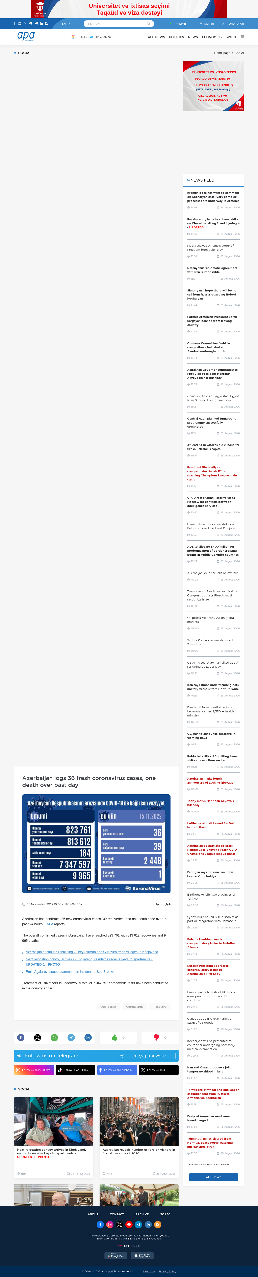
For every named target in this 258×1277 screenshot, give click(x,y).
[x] (119, 1225)
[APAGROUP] (129, 1246)
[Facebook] (15, 24)
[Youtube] (30, 24)
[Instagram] (19, 24)
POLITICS (176, 37)
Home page (222, 52)
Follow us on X (156, 1069)
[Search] (148, 24)
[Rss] (46, 24)
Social (239, 53)
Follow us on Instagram (36, 1069)
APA (50, 924)
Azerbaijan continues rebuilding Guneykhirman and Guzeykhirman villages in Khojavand (92, 952)
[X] (25, 24)
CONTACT (117, 1214)
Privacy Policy (167, 1271)
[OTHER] (240, 37)
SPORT (231, 37)
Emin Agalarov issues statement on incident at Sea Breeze (70, 972)
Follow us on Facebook (118, 1069)
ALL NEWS (156, 37)
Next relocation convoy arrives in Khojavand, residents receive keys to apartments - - (89, 961)
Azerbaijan (108, 1006)
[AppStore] (142, 1256)
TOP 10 (165, 1214)
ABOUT (93, 1214)
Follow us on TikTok (76, 1069)
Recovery (159, 1006)
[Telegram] (36, 24)
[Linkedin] (41, 24)
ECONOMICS (212, 37)
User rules (149, 1271)
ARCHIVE (142, 1214)
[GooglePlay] (115, 1256)
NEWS (193, 37)
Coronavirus (134, 1006)
